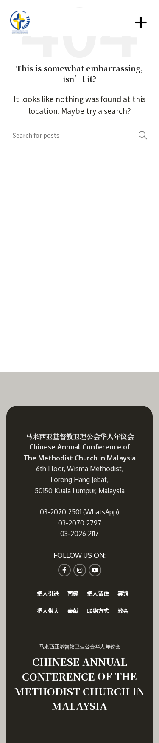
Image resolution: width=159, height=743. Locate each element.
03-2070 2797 (79, 523)
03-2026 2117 (79, 533)
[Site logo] (19, 21)
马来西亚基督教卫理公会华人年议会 (79, 436)
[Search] (143, 135)
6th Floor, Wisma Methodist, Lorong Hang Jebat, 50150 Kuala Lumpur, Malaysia (80, 479)
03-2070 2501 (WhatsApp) (79, 512)
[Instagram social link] (79, 570)
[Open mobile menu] (140, 22)
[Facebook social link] (64, 570)
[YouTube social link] (95, 570)
